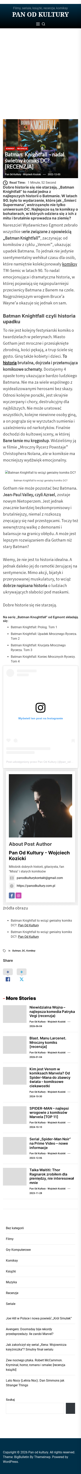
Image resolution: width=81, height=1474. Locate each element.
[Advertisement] (40, 76)
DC (23, 950)
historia (10, 363)
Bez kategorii (15, 1228)
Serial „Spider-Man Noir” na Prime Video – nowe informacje (50, 1143)
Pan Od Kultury (28, 925)
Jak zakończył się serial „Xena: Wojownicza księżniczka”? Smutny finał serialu (36, 1347)
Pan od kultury (40, 14)
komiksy (69, 265)
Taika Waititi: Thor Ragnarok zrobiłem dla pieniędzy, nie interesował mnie (51, 1176)
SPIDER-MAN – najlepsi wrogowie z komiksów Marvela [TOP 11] (49, 1112)
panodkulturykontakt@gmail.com (40, 878)
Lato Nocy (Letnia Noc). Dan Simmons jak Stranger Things (35, 1383)
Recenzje (22, 148)
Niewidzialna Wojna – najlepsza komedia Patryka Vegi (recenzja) (52, 1011)
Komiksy (10, 148)
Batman (16, 950)
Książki (11, 1271)
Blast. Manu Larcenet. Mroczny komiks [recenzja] (47, 1042)
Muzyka (11, 1282)
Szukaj (10, 1399)
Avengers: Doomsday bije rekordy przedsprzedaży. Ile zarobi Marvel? (29, 1331)
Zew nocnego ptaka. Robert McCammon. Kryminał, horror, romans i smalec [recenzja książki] (35, 1365)
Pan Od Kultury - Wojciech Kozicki (23, 174)
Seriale (10, 1304)
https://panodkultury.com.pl (36, 886)
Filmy (10, 1239)
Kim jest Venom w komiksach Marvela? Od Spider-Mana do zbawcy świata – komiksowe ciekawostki (49, 1077)
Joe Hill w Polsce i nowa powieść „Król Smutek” (39, 1318)
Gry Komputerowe (18, 1250)
